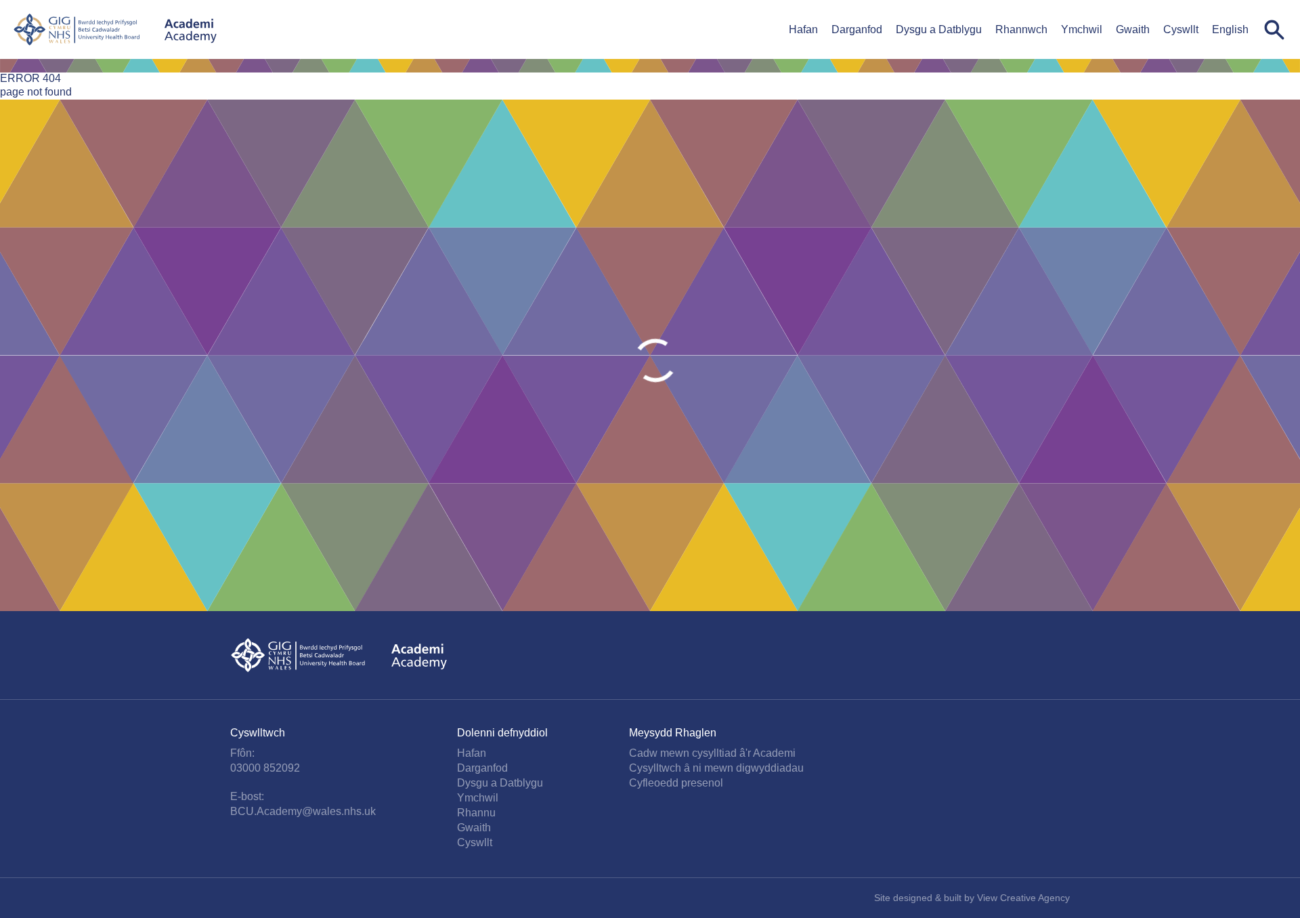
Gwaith (1133, 29)
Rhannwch (1021, 29)
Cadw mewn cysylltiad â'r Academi (712, 753)
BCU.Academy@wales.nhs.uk (303, 811)
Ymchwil (1081, 29)
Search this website (1274, 30)
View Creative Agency (1023, 897)
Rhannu (476, 812)
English (1230, 29)
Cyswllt (1180, 29)
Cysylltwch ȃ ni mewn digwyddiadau (716, 768)
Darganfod (856, 29)
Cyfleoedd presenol (676, 783)
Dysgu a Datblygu (939, 29)
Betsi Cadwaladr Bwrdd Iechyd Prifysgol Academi (115, 29)
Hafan (803, 29)
